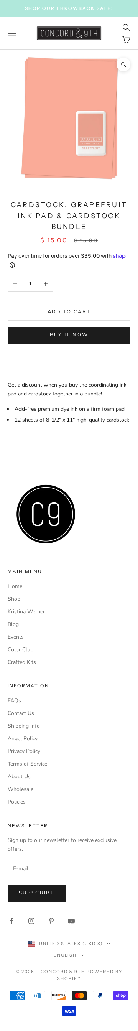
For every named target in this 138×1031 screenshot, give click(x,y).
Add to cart (69, 311)
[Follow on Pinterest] (51, 921)
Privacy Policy (24, 751)
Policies (17, 801)
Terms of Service (27, 763)
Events (16, 637)
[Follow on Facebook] (11, 921)
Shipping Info (24, 726)
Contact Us (21, 713)
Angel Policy (23, 738)
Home (15, 586)
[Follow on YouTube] (71, 921)
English (65, 955)
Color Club (20, 649)
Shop (14, 599)
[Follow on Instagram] (31, 921)
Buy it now (69, 334)
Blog (13, 624)
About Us (19, 776)
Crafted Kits (22, 662)
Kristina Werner (26, 611)
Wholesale (20, 789)
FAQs (14, 700)
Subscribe (36, 892)
